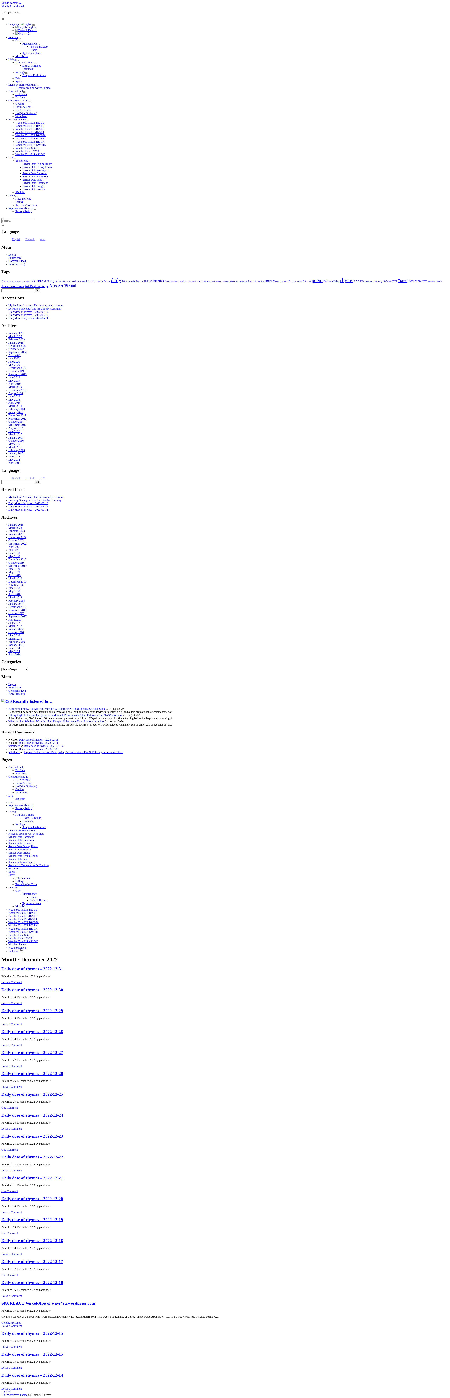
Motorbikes (21, 56)
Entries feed (15, 257)
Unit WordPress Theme (14, 1394)
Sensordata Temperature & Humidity (28, 865)
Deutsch (32, 30)
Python (336, 281)
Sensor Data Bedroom (34, 173)
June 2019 (14, 377)
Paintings (27, 68)
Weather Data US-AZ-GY (30, 154)
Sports (18, 81)
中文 (27, 33)
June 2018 (14, 396)
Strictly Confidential (12, 6)
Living (12, 59)
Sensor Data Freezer (33, 189)
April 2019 (14, 383)
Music (276, 281)
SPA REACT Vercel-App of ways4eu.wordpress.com (48, 1303)
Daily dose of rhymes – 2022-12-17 (32, 1261)
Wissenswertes (417, 281)
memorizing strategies (239, 281)
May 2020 (14, 364)
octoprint (298, 281)
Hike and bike (23, 198)
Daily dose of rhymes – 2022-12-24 (32, 1115)
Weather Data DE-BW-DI (29, 129)
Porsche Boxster (39, 46)
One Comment (9, 1107)
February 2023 (16, 339)
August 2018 (15, 393)
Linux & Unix (23, 106)
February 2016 (16, 450)
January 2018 (15, 412)
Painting (307, 281)
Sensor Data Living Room (37, 167)
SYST (394, 281)
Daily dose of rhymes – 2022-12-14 (32, 1375)
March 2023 (15, 336)
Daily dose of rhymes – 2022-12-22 (32, 1157)
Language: (14, 24)
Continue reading (11, 1322)
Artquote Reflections (34, 75)
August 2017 (15, 428)
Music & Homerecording (22, 84)
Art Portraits (95, 281)
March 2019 (15, 386)
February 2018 (16, 409)
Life (151, 281)
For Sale (20, 97)
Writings (20, 72)
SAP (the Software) (26, 113)
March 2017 (15, 434)
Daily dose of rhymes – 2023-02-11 (38, 742)
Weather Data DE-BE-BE (29, 122)
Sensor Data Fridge (33, 186)
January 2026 (15, 333)
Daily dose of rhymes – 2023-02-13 (38, 739)
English (31, 27)
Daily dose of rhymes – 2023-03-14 (28, 318)
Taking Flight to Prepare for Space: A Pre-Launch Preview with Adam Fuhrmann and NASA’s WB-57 (65, 715)
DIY (11, 157)
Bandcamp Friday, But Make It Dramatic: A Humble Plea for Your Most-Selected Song (56, 708)
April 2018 (14, 402)
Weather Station (17, 119)
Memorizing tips (256, 281)
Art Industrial (79, 281)
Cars (18, 40)
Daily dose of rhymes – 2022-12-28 (32, 1031)
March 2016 (15, 447)
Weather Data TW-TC (27, 151)
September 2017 (17, 424)
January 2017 (15, 437)
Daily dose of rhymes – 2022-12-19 (32, 1219)
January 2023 (15, 342)
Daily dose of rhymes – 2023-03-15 (28, 314)
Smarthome (21, 160)
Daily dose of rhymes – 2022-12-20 (32, 1198)
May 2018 (14, 399)
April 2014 (14, 462)
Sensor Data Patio (32, 179)
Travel (11, 195)
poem (317, 280)
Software (387, 281)
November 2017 (17, 418)
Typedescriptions (31, 53)
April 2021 (14, 355)
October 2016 (16, 440)
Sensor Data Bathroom (35, 176)
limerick (158, 281)
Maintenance (29, 43)
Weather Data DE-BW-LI (29, 132)
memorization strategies (196, 281)
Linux (167, 281)
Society (378, 281)
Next (8, 1391)
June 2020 (14, 361)
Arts (53, 285)
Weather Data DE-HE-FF (29, 141)
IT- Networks (22, 110)
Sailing (19, 201)
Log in (12, 254)
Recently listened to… (32, 701)
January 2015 (15, 453)
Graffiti (144, 281)
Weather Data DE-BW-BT (30, 125)
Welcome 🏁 (15, 950)
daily (116, 280)
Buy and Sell (15, 91)
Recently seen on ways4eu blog (33, 87)
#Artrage (6, 281)
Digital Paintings (31, 65)
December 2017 (17, 415)
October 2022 (16, 348)
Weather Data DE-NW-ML (30, 144)
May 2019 (14, 380)
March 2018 (15, 405)
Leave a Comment (11, 982)
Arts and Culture (24, 62)
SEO (361, 281)
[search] (2, 218)
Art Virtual (67, 285)
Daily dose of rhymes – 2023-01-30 (43, 745)
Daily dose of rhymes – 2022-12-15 (32, 1333)
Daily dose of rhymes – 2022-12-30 (32, 989)
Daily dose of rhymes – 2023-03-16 (28, 311)
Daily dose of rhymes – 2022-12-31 (32, 969)
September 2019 (17, 374)
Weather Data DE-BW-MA (30, 135)
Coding (19, 103)
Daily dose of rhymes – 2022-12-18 (32, 1240)
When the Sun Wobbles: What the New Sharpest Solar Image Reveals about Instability (56, 721)
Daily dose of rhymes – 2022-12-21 (32, 1178)
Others (33, 49)
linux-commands (177, 281)
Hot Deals (21, 94)
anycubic (56, 281)
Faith (18, 78)
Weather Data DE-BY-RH (30, 138)
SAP (356, 281)
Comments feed (17, 260)
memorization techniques (218, 281)
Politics (328, 281)
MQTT (268, 281)
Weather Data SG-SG (27, 148)
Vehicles (13, 37)
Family (131, 280)
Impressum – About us (20, 208)
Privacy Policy (23, 211)
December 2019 (17, 367)
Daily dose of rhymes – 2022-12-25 (32, 1094)
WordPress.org (16, 264)
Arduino (66, 281)
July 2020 (13, 358)
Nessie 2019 (287, 280)
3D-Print (20, 192)
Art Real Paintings (36, 286)
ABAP (46, 281)
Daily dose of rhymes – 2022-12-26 (32, 1073)
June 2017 (14, 431)
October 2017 (16, 421)
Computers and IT (18, 100)
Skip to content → (11, 2)
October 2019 (16, 371)
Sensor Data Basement (35, 182)
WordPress (21, 116)
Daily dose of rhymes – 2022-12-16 (32, 1282)
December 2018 (17, 390)
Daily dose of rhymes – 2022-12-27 (32, 1052)
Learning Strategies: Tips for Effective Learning (34, 308)
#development (18, 281)
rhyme (346, 280)
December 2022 (17, 345)
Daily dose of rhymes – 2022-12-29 (32, 1010)
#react (27, 281)
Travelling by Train (26, 205)
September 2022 (17, 352)
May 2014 (14, 459)
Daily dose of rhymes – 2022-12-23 (32, 1136)
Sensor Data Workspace (35, 170)
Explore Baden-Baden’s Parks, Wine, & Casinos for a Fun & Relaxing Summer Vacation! (73, 752)
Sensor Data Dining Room (37, 163)
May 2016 (14, 443)
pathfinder (14, 745)
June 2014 (14, 456)
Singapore (368, 281)
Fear (138, 281)
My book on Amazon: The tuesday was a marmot (35, 305)
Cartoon (107, 281)
